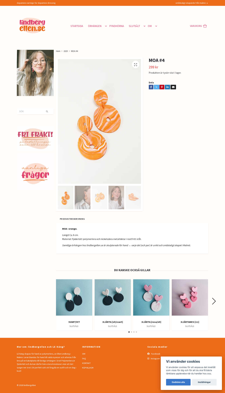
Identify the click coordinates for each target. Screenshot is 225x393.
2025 (66, 51)
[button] (105, 26)
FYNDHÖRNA (116, 26)
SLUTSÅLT (134, 26)
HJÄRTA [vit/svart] (113, 321)
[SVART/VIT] (74, 298)
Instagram (155, 358)
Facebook (155, 353)
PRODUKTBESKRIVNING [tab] (72, 219)
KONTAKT (86, 363)
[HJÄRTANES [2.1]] (190, 298)
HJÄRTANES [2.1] (190, 321)
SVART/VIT (74, 321)
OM (150, 26)
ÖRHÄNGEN (94, 26)
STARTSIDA (77, 26)
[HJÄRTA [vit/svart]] (113, 298)
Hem (58, 51)
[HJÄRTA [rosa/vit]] (151, 298)
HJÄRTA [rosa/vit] (151, 321)
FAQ (84, 358)
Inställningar (204, 382)
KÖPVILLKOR (88, 367)
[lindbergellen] (43, 25)
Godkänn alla (178, 382)
